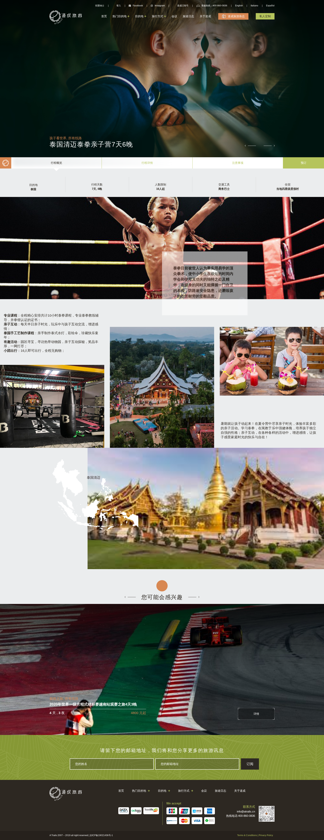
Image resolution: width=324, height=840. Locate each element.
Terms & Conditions (247, 835)
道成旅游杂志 (236, 16)
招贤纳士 (99, 5)
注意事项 (237, 162)
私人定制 (265, 16)
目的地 (139, 16)
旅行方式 (157, 16)
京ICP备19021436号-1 (101, 835)
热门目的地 (119, 16)
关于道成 (205, 16)
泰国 (33, 189)
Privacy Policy (266, 835)
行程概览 (56, 162)
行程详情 (147, 162)
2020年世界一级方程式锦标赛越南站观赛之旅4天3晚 (93, 704)
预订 (303, 162)
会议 (174, 16)
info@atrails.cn (246, 811)
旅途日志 (188, 16)
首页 (104, 16)
